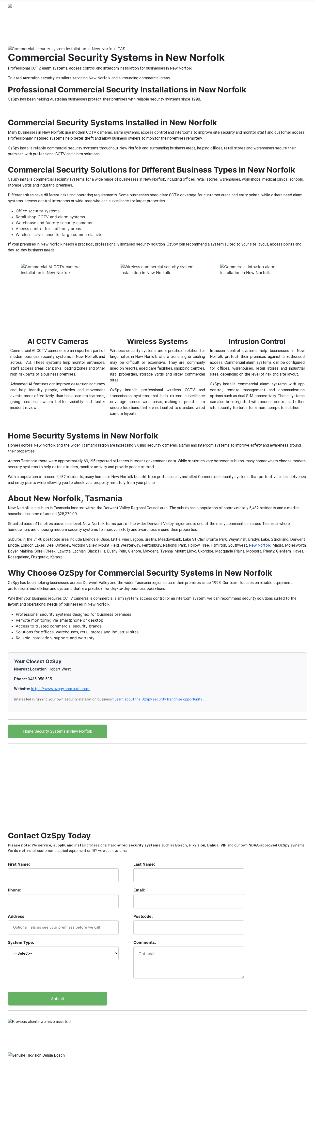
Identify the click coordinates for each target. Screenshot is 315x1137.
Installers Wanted (24, 1115)
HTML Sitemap (21, 1123)
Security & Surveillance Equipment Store (45, 1099)
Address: (17, 916)
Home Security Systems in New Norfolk (57, 731)
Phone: (14, 890)
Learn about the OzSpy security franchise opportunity (159, 699)
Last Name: (144, 864)
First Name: (19, 864)
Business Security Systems (115, 27)
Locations (242, 27)
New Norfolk (260, 545)
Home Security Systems (49, 27)
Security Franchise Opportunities (38, 1107)
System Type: (21, 942)
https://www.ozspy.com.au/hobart (60, 688)
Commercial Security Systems (187, 27)
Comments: (144, 942)
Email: (139, 890)
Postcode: (143, 916)
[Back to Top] (309, 1131)
